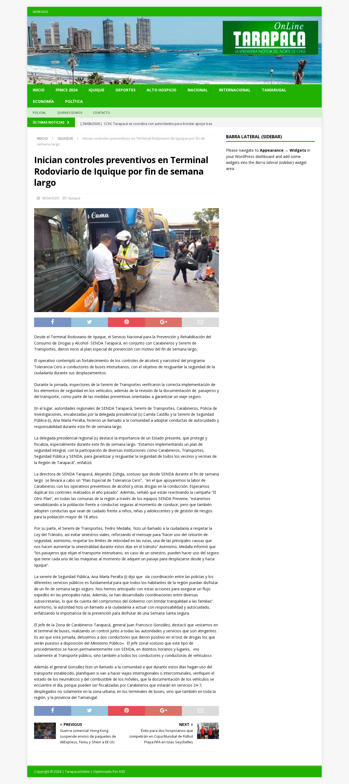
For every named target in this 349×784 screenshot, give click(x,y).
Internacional (235, 89)
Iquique (96, 89)
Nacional (198, 89)
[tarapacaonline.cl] (174, 81)
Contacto (101, 112)
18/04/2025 (50, 198)
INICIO (38, 89)
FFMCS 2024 (66, 89)
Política (74, 101)
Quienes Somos (69, 112)
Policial (39, 112)
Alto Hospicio (161, 89)
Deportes (126, 89)
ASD (122, 771)
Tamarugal (274, 89)
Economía (43, 101)
